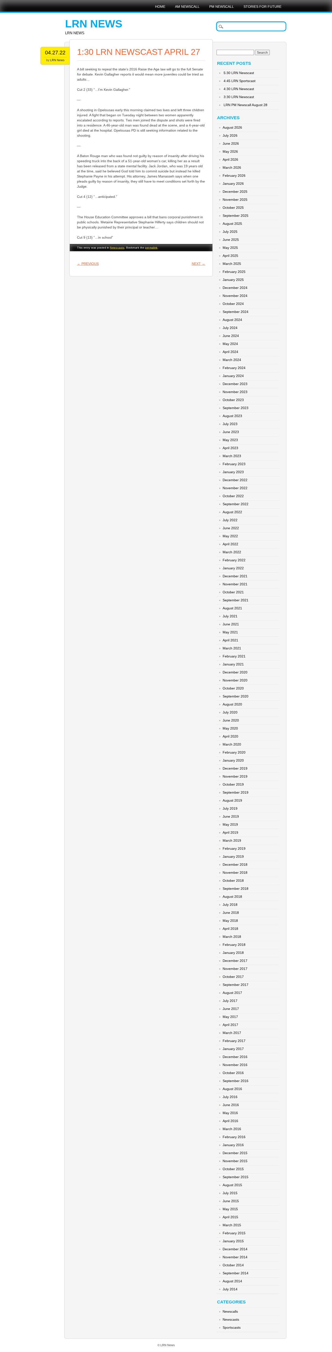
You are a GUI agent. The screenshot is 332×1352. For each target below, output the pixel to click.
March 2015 (232, 1225)
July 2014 (230, 1289)
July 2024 (230, 328)
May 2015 (230, 1209)
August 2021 (232, 608)
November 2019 (235, 776)
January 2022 (233, 568)
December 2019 (235, 768)
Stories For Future (262, 6)
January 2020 (233, 760)
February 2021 (234, 656)
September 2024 (235, 312)
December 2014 (235, 1249)
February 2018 (234, 945)
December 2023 (235, 384)
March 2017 (232, 1033)
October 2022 (233, 496)
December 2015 (235, 1153)
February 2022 (234, 560)
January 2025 (233, 280)
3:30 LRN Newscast (239, 97)
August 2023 (232, 416)
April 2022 (230, 544)
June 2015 (231, 1201)
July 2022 (230, 520)
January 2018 (233, 953)
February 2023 (234, 464)
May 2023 (230, 440)
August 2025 (232, 224)
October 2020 (233, 688)
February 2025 (234, 272)
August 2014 (232, 1281)
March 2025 (232, 264)
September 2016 (235, 1081)
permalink (151, 247)
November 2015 (235, 1161)
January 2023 (233, 472)
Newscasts (117, 247)
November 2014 (235, 1257)
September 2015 (235, 1177)
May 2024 (230, 344)
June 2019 (231, 816)
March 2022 (232, 552)
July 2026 (230, 135)
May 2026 (230, 151)
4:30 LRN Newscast (239, 89)
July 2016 (230, 1097)
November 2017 (235, 969)
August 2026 (232, 127)
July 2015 (230, 1193)
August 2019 (232, 800)
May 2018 (230, 921)
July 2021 (230, 616)
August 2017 (232, 993)
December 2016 (235, 1057)
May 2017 (230, 1017)
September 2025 (235, 216)
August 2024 (232, 320)
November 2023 (235, 392)
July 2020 (230, 712)
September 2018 (235, 888)
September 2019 (235, 792)
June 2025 (231, 240)
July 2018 (230, 905)
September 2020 (235, 696)
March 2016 (232, 1129)
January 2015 (233, 1241)
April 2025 (230, 256)
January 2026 (233, 183)
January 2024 (233, 376)
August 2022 (232, 512)
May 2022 (230, 536)
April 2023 (230, 448)
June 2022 (231, 528)
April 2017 (230, 1025)
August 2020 (232, 704)
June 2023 (231, 432)
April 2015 (230, 1217)
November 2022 (235, 488)
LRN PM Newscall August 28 (245, 105)
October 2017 (233, 977)
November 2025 (235, 200)
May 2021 (230, 632)
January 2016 (233, 1145)
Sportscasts (232, 1327)
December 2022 (235, 480)
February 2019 (234, 848)
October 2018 (233, 880)
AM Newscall (187, 6)
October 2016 (233, 1073)
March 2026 (232, 167)
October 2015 (233, 1169)
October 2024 (233, 304)
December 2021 (235, 576)
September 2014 (235, 1273)
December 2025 (235, 191)
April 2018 (230, 929)
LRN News (93, 24)
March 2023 (232, 456)
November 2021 (235, 584)
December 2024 (235, 288)
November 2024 (235, 296)
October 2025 (233, 208)
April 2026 (230, 159)
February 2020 (234, 752)
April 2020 (230, 736)
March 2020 (232, 744)
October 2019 (233, 784)
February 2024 (234, 368)
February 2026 (234, 175)
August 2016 (232, 1089)
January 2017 (233, 1049)
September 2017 (235, 985)
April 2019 (230, 832)
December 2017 (235, 961)
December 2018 (235, 864)
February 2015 (234, 1233)
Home (160, 6)
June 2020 (231, 720)
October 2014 (233, 1265)
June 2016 (231, 1105)
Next (198, 264)
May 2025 (230, 248)
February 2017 (234, 1041)
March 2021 (232, 648)
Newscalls (230, 1311)
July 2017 (230, 1001)
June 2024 (231, 336)
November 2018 (235, 872)
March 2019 (232, 840)
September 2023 (235, 408)
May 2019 (230, 824)
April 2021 (230, 640)
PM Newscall (221, 6)
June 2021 (231, 624)
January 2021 (233, 664)
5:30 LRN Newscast (239, 73)
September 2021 (235, 600)
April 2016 (230, 1121)
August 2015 (232, 1185)
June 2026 (231, 143)
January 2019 (233, 856)
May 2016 (230, 1113)
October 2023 (233, 400)
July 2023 (230, 424)
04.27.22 (55, 53)
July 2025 (230, 232)
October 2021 (233, 592)
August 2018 (232, 897)
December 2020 (235, 672)
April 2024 (230, 352)
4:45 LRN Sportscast (239, 81)
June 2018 (231, 913)
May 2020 (230, 728)
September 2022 (235, 504)
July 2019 (230, 808)
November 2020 (235, 680)
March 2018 (232, 937)
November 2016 (235, 1065)
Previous (88, 264)
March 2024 (232, 360)
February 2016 (234, 1137)
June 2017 (231, 1009)
